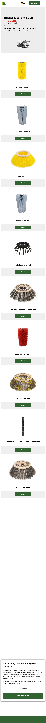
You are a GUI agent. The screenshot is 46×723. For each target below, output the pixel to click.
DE (24, 3)
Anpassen (23, 689)
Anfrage (34, 3)
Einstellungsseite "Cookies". (13, 683)
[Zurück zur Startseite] (4, 3)
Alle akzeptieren (23, 696)
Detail (23, 94)
